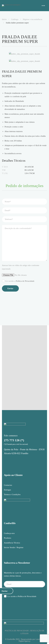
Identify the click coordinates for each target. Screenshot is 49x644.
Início (4, 19)
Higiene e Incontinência (32, 19)
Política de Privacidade (25, 281)
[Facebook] (13, 459)
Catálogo (14, 19)
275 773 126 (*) (14, 440)
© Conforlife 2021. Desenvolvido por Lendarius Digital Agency (24, 640)
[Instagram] (6, 459)
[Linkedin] (19, 459)
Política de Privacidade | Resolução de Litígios (24, 632)
